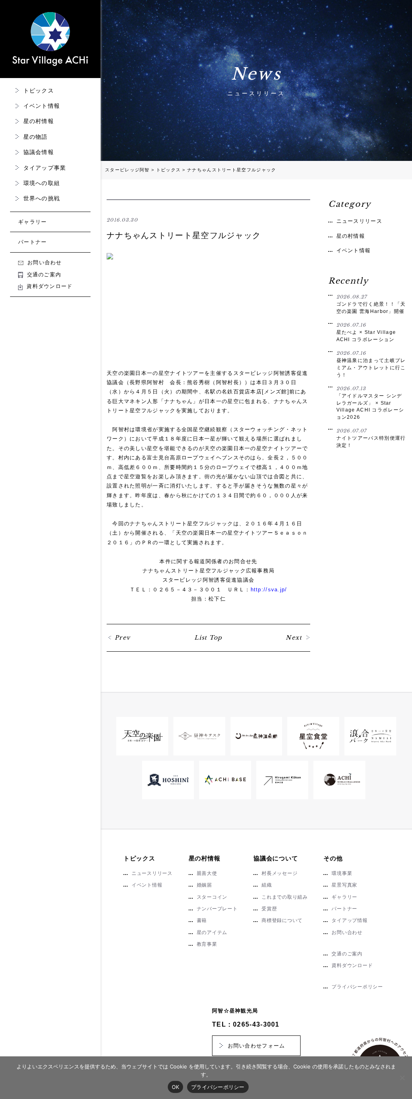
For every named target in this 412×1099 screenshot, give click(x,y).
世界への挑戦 (41, 198)
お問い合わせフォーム (256, 1046)
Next (294, 637)
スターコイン (212, 897)
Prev (123, 637)
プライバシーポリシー (357, 987)
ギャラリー (32, 222)
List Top (208, 637)
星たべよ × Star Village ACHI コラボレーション (366, 332)
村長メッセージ (279, 873)
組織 (267, 885)
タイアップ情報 (349, 920)
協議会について (275, 858)
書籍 (202, 920)
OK (175, 1087)
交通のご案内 (44, 275)
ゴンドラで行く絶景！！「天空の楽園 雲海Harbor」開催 (371, 304)
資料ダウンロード (49, 286)
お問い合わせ (44, 262)
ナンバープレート (217, 909)
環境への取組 (41, 183)
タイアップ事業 (44, 168)
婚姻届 (204, 885)
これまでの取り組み (285, 897)
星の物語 (35, 137)
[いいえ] (402, 1078)
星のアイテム (212, 932)
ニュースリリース (359, 221)
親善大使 (207, 873)
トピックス (38, 90)
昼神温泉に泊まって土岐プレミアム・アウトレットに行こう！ (371, 363)
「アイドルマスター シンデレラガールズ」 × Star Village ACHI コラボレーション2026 (370, 403)
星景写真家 (344, 885)
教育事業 (207, 944)
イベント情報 (41, 106)
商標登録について (282, 920)
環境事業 (342, 873)
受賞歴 (269, 909)
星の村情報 (38, 121)
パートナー (32, 242)
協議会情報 (38, 152)
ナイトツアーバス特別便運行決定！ (371, 438)
